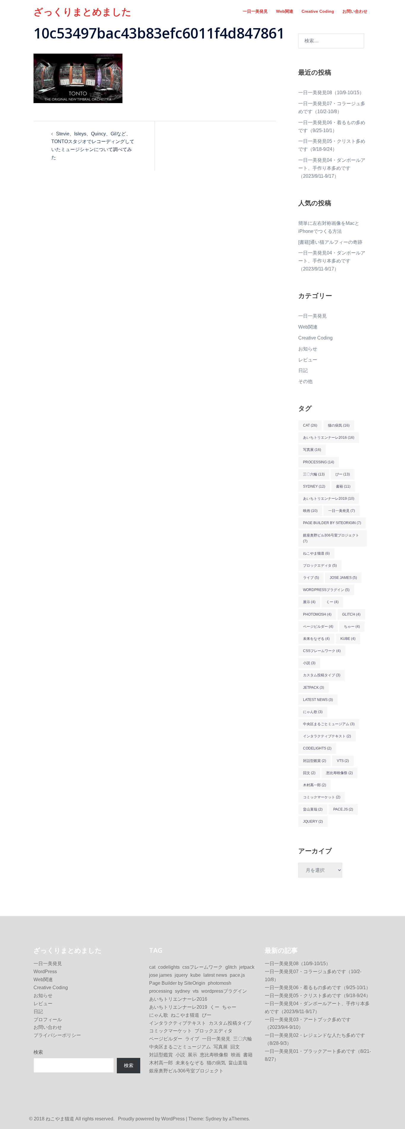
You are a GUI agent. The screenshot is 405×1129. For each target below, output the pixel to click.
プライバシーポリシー (57, 1035)
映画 (310, 511)
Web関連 (284, 11)
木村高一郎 (314, 785)
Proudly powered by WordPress (151, 1118)
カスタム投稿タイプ (321, 675)
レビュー (307, 359)
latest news (318, 700)
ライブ (311, 578)
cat (310, 425)
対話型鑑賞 (314, 761)
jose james (343, 578)
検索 (38, 1052)
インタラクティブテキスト (327, 736)
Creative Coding (318, 11)
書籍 (343, 486)
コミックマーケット (321, 797)
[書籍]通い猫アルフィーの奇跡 (330, 242)
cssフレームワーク (322, 651)
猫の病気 (339, 425)
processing (318, 462)
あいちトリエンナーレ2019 (328, 499)
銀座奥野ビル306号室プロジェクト (331, 538)
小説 (309, 663)
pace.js (343, 809)
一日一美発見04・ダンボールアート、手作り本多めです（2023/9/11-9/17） (331, 168)
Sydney (213, 1118)
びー (342, 474)
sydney (314, 486)
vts (343, 761)
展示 (309, 602)
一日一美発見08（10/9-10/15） (331, 92)
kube (347, 639)
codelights (317, 748)
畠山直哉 (313, 809)
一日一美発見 (255, 11)
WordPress (45, 971)
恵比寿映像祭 (339, 773)
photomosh (317, 614)
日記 (303, 370)
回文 (309, 773)
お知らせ (307, 348)
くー (332, 602)
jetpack (313, 688)
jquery (313, 821)
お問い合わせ (354, 11)
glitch (351, 614)
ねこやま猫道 (316, 553)
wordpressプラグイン (326, 590)
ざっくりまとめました (82, 11)
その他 (305, 381)
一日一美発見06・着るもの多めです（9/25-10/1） (318, 987)
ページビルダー (318, 626)
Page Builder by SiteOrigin (332, 523)
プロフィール (48, 1019)
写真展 (312, 450)
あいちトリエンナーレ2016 (328, 437)
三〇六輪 (314, 474)
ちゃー (352, 626)
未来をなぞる (316, 639)
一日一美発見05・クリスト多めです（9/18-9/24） (318, 995)
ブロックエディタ (320, 565)
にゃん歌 (313, 712)
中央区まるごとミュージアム (329, 724)
